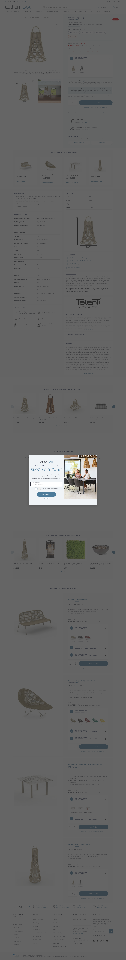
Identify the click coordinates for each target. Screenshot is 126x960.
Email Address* (36, 482)
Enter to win (46, 494)
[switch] (38, 488)
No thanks (46, 498)
